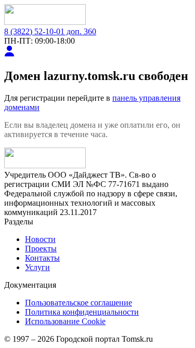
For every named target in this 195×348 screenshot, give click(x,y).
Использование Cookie (65, 321)
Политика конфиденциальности (82, 311)
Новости (40, 239)
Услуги (37, 267)
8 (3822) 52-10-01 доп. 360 (50, 31)
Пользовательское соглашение (78, 302)
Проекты (41, 248)
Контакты (42, 257)
